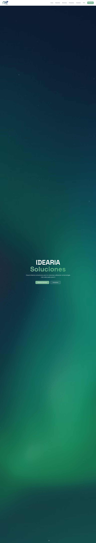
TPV (84, 2)
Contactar (90, 2)
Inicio (52, 2)
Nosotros (57, 2)
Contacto (78, 2)
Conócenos (55, 282)
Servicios (64, 2)
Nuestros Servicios (42, 282)
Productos (71, 2)
